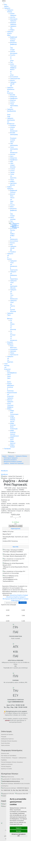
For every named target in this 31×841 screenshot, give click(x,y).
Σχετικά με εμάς (5, 753)
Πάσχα (12, 353)
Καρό (11, 161)
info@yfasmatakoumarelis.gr (12, 781)
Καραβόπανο (13, 159)
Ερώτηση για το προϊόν (11, 602)
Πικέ (11, 62)
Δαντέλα (12, 17)
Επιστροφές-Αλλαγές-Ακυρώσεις (9, 741)
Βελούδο (12, 95)
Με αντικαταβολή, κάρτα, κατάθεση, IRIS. (15, 682)
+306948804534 (20, 788)
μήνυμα (7, 720)
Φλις (11, 244)
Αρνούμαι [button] (18, 831)
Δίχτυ (11, 156)
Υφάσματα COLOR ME (13, 83)
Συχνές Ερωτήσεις (5, 743)
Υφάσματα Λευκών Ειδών (10, 33)
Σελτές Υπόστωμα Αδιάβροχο (10, 405)
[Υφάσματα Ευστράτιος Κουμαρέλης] (15, 225)
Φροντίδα (15, 546)
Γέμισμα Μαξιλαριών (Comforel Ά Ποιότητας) (10, 387)
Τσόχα (12, 179)
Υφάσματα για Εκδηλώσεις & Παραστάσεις (14, 275)
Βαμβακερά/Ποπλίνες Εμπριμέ (13, 38)
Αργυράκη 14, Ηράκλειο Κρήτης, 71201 (14, 779)
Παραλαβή (6, 668)
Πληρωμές (3, 736)
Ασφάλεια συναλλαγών (7, 764)
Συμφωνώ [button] (18, 828)
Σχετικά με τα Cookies (6, 768)
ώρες (22, 783)
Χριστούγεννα (14, 354)
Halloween (13, 351)
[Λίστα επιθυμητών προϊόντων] (23, 453)
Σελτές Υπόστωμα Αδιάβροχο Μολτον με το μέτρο (13, 69)
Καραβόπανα (13, 98)
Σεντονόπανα (14, 76)
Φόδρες (12, 30)
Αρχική (4, 456)
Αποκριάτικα (13, 349)
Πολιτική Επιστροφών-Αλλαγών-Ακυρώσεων (12, 762)
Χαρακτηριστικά (15, 528)
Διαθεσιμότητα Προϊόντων (7, 738)
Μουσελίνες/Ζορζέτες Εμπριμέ (19, 595)
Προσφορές (7, 448)
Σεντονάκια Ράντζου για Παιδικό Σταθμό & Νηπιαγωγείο (14, 234)
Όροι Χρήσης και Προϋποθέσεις (8, 755)
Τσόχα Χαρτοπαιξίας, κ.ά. (14, 105)
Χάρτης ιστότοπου (5, 745)
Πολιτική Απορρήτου (6, 766)
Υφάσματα (7, 8)
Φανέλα (12, 80)
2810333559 (16, 783)
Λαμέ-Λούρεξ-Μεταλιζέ (12, 165)
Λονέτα (12, 102)
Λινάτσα (12, 169)
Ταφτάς (12, 172)
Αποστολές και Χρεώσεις (7, 734)
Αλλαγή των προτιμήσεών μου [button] (19, 834)
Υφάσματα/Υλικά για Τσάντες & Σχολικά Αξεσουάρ (13, 306)
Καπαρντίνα (13, 96)
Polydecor (13, 125)
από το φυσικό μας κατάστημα (19, 668)
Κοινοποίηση (22, 602)
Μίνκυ (12, 206)
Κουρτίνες (13, 100)
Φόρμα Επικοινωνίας (9, 776)
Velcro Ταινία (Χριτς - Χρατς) (9, 378)
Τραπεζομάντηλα (15, 78)
